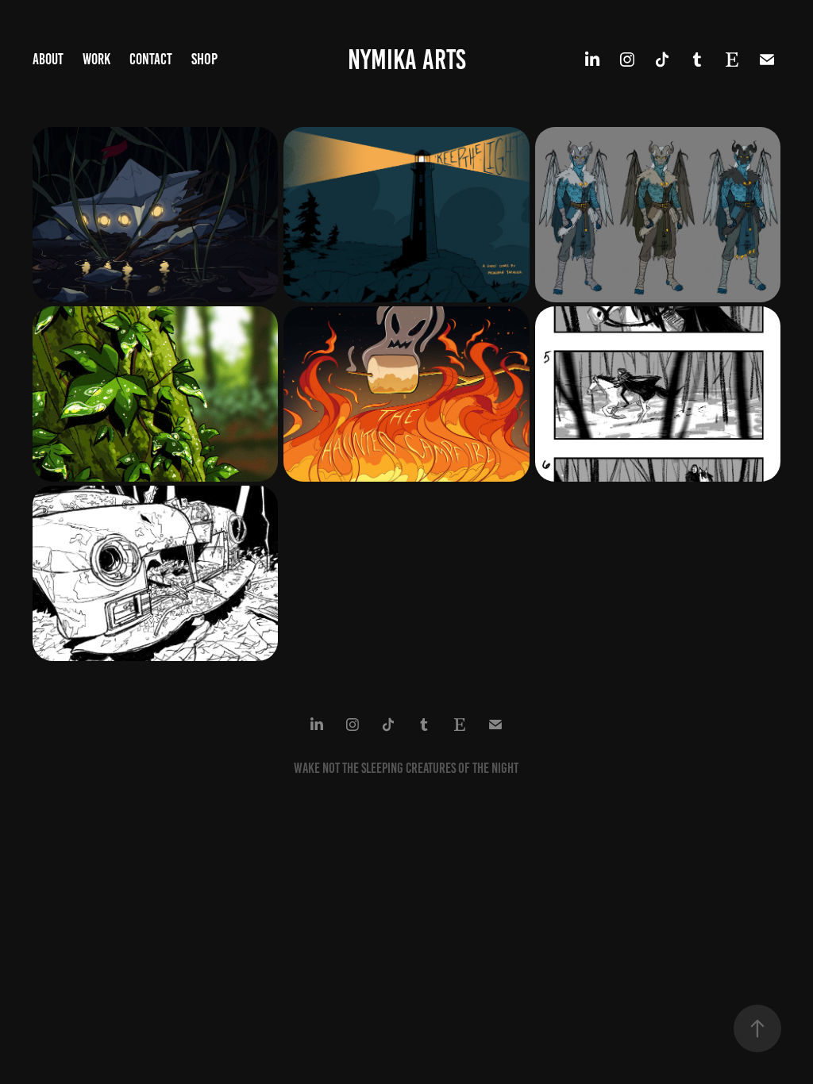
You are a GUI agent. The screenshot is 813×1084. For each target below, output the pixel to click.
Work (96, 59)
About (48, 59)
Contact (150, 59)
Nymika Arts (407, 59)
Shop (204, 58)
